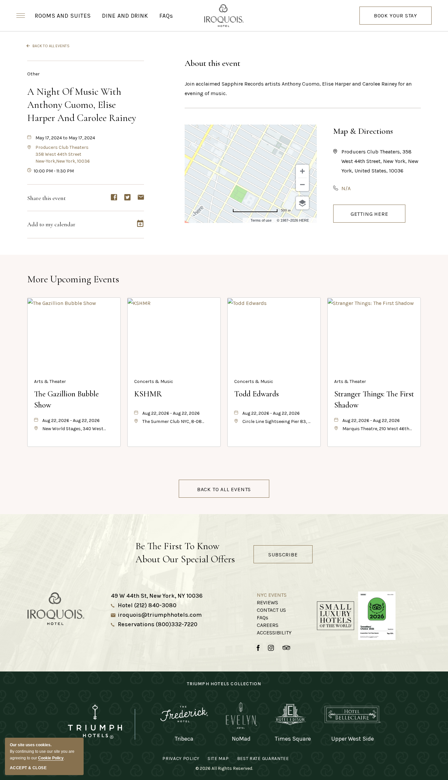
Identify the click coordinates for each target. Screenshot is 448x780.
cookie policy (51, 758)
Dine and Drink (125, 15)
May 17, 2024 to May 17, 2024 (65, 138)
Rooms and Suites (63, 15)
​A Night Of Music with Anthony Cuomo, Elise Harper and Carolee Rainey (81, 105)
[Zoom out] (302, 184)
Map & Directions (363, 131)
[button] (62, 154)
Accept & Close (28, 768)
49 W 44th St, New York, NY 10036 (157, 595)
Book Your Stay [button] (395, 18)
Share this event (46, 198)
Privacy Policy (180, 758)
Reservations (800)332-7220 (157, 624)
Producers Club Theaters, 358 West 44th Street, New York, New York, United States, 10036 (379, 161)
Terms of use (261, 220)
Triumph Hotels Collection (224, 684)
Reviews (267, 602)
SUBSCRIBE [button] (282, 554)
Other (33, 74)
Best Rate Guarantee (263, 758)
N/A (346, 188)
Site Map (218, 758)
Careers (267, 625)
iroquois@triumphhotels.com (160, 614)
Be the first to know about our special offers (185, 552)
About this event (212, 63)
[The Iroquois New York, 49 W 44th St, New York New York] (224, 15)
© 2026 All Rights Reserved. (224, 768)
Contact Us (271, 610)
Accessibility (274, 633)
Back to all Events (51, 46)
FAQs (166, 15)
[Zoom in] (302, 171)
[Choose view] (302, 203)
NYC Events (272, 595)
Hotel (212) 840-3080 (147, 605)
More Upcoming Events (73, 279)
